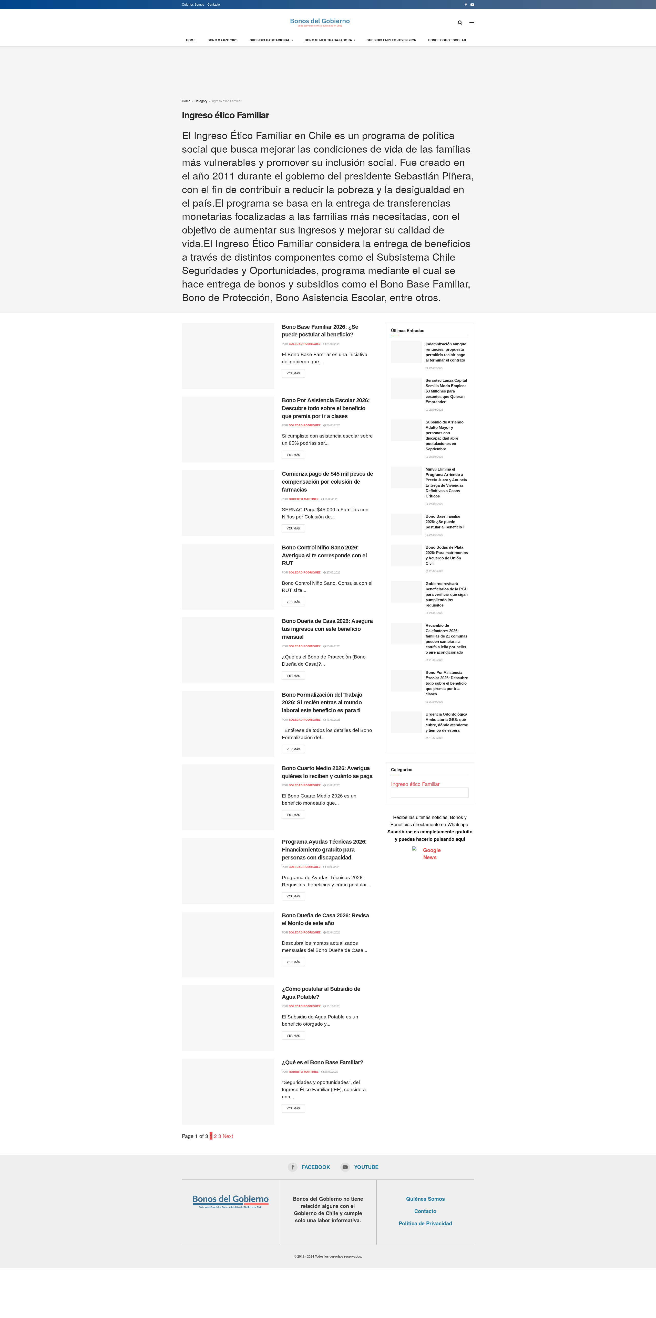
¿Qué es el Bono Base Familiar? (322, 1062)
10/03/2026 (333, 867)
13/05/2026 (333, 719)
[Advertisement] (328, 69)
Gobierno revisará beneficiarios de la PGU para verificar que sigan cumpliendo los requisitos (447, 594)
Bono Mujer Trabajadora (328, 40)
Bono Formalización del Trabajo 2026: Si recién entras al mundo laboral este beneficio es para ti (322, 703)
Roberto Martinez (304, 499)
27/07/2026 (333, 572)
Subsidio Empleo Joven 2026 (391, 40)
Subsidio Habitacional (270, 40)
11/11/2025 (333, 1006)
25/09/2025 (331, 1071)
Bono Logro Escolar (447, 40)
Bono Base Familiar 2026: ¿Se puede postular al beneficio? (445, 521)
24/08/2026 (333, 344)
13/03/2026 (333, 785)
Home (191, 40)
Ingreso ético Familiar (226, 101)
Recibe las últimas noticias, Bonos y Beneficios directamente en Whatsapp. (430, 828)
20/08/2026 (333, 425)
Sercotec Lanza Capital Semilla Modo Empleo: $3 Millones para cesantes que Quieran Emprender (446, 391)
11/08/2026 (331, 499)
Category (200, 101)
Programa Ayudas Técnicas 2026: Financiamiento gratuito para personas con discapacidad (324, 849)
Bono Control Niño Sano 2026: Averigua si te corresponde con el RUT (324, 555)
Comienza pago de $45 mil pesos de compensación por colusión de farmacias (327, 482)
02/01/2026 (333, 932)
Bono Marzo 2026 (223, 40)
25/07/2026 (333, 646)
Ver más (293, 373)
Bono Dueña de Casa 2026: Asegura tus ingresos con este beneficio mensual (327, 629)
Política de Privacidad (425, 1223)
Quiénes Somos (425, 1198)
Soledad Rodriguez (305, 344)
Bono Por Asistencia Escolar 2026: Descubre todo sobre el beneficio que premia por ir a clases (326, 408)
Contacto (213, 4)
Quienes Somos (193, 4)
